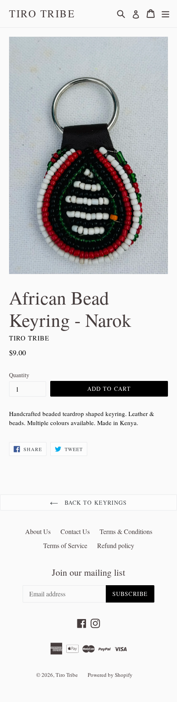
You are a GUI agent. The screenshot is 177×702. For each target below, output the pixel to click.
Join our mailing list (88, 572)
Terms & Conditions (126, 531)
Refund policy (115, 545)
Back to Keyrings (94, 502)
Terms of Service (65, 545)
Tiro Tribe (42, 13)
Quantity (19, 375)
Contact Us (75, 531)
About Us (38, 531)
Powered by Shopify (110, 674)
